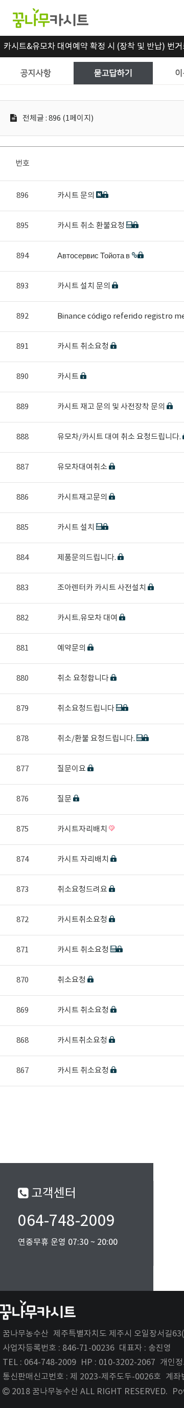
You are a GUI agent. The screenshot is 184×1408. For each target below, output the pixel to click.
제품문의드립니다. (87, 557)
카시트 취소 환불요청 (91, 225)
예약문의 (72, 648)
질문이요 (72, 769)
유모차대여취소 (83, 467)
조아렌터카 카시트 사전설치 (102, 588)
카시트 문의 (76, 195)
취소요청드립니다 (86, 708)
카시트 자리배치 (83, 859)
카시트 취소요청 (83, 346)
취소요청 (72, 980)
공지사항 (35, 73)
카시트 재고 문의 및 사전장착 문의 (112, 407)
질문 (65, 799)
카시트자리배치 (83, 829)
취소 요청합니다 (83, 678)
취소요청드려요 (83, 889)
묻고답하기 (113, 73)
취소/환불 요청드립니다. (96, 738)
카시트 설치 (76, 527)
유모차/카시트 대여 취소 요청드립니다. (119, 437)
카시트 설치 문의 (84, 286)
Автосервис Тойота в (94, 256)
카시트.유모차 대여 (88, 618)
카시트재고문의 (83, 497)
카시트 (68, 376)
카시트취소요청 (83, 919)
